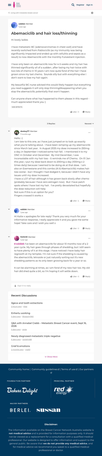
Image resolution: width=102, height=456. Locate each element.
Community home (18, 369)
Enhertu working (20, 313)
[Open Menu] (92, 13)
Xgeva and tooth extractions (27, 303)
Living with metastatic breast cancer (24, 13)
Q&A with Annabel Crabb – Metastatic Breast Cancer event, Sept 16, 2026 (48, 324)
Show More (52, 357)
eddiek (22, 24)
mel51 (27, 349)
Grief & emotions (20, 346)
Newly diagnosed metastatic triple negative (35, 336)
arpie (24, 329)
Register (80, 5)
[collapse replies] (8, 131)
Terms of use (68, 369)
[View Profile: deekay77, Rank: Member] (16, 132)
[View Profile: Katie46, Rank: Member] (16, 238)
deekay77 (24, 131)
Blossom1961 (28, 316)
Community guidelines (44, 369)
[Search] (73, 4)
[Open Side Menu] (9, 5)
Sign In (89, 5)
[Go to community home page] (17, 5)
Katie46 (23, 237)
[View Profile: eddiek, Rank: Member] (14, 25)
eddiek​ (20, 243)
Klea (25, 306)
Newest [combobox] (89, 123)
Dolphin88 (27, 339)
